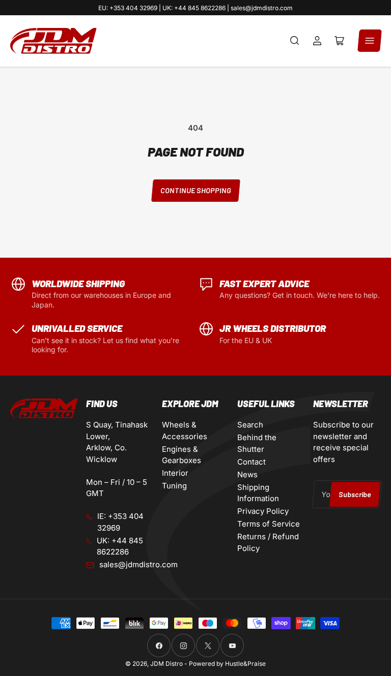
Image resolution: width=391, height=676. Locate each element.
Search (250, 424)
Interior (175, 473)
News (247, 474)
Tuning (174, 485)
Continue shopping (195, 190)
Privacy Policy (263, 511)
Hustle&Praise (245, 663)
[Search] (295, 40)
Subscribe (354, 494)
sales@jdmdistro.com (138, 564)
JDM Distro (166, 663)
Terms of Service (268, 524)
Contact (251, 462)
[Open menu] (369, 40)
